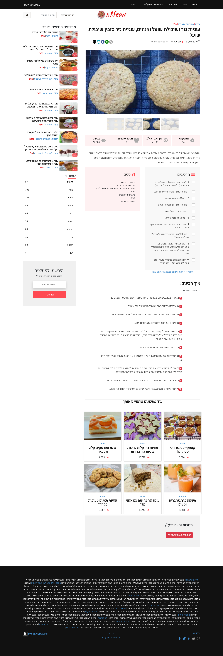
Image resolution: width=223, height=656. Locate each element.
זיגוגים (133, 608)
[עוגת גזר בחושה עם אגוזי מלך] (142, 478)
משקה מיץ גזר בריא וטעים (182, 502)
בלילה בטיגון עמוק (53, 579)
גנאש (120, 605)
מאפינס (193, 589)
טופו (104, 611)
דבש (150, 589)
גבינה (187, 586)
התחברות (34, 5)
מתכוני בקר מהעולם (142, 611)
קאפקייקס (164, 589)
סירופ (51, 605)
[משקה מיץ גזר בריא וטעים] (182, 478)
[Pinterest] (188, 638)
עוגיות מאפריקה (152, 602)
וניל (62, 605)
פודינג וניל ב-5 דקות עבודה (45, 32)
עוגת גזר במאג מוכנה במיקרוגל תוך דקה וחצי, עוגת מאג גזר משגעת (41, 105)
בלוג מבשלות (52, 583)
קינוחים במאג (122, 583)
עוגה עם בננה (127, 592)
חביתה (68, 614)
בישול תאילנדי (60, 624)
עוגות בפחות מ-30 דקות (103, 592)
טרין (56, 614)
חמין (91, 618)
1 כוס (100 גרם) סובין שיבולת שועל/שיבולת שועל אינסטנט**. (170, 236)
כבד (51, 608)
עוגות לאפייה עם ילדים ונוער (152, 592)
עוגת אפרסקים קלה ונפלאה (102, 449)
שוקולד (174, 586)
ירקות (47, 67)
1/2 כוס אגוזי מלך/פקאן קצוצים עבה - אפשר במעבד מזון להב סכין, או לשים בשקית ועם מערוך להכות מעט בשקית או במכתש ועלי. (170, 248)
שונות (93, 605)
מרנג (155, 579)
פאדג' (49, 586)
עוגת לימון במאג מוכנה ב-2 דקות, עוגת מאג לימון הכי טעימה (42, 119)
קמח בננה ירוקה (151, 595)
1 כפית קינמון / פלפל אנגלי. (177, 211)
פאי (93, 614)
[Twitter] (184, 638)
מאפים (49, 229)
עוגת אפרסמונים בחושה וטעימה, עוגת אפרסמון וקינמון (42, 162)
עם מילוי (106, 586)
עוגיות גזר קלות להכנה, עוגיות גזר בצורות (142, 449)
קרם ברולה (83, 583)
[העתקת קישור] (111, 42)
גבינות (81, 614)
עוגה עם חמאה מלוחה (174, 595)
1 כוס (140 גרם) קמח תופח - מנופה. (173, 204)
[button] (191, 82)
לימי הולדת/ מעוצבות (43, 78)
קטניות (123, 624)
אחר (132, 579)
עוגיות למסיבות (82, 595)
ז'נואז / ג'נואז (77, 586)
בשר (158, 614)
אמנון (140, 627)
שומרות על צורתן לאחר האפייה (110, 595)
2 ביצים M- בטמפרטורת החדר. (176, 198)
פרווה (167, 579)
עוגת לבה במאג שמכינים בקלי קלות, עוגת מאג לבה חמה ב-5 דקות (40, 48)
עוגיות (197, 24)
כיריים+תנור (32, 618)
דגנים (41, 611)
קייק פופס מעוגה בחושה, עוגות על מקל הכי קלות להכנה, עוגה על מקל (41, 148)
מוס (179, 579)
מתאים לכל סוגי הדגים (93, 627)
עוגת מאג (48, 53)
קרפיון (113, 627)
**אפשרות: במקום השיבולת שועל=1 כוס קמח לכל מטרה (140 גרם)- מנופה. (171, 261)
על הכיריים (50, 618)
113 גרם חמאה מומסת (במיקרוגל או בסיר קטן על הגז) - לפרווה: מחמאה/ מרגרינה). (171, 184)
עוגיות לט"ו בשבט (127, 599)
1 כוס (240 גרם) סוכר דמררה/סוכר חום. (171, 191)
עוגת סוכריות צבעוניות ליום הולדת (41, 75)
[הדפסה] (94, 42)
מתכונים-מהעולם (159, 618)
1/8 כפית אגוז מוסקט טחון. (177, 217)
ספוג (93, 586)
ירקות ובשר (144, 614)
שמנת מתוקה (78, 605)
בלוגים (185, 4)
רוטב (168, 624)
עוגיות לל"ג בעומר (105, 599)
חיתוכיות (100, 589)
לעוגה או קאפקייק (170, 608)
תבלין (180, 624)
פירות (120, 586)
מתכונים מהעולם (43, 139)
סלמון (32, 624)
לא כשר (107, 608)
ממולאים (186, 611)
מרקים (49, 221)
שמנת (179, 589)
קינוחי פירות (116, 579)
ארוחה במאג (117, 618)
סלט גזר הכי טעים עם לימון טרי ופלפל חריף (42, 134)
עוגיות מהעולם (131, 602)
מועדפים (173, 4)
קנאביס (72, 627)
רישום (26, 5)
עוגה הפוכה (47, 93)
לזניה (104, 614)
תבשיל (94, 608)
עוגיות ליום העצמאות (53, 599)
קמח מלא (191, 602)
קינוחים (55, 36)
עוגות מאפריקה (63, 589)
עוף (49, 237)
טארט (117, 614)
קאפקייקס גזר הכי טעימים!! (182, 449)
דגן (56, 621)
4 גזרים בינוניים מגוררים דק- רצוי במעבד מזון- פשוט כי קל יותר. (169, 226)
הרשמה (49, 294)
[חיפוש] (27, 15)
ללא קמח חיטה (118, 589)
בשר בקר (38, 608)
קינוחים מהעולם (165, 583)
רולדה (62, 586)
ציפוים (49, 205)
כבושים (31, 621)
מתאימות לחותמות (188, 599)
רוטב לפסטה (139, 624)
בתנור (65, 618)
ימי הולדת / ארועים (95, 579)
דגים (49, 252)
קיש (129, 614)
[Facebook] (179, 638)
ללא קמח (136, 589)
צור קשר (196, 633)
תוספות (182, 496)
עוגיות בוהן (44, 602)
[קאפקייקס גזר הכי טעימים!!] (182, 425)
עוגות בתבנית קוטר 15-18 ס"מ (55, 592)
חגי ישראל (33, 579)
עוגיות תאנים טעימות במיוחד (102, 502)
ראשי (194, 4)
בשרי (65, 611)
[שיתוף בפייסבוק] (107, 42)
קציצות (64, 608)
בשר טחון (79, 608)
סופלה (68, 583)
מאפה (43, 614)
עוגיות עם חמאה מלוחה (174, 605)
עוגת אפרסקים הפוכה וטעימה (43, 89)
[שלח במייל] (98, 42)
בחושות (49, 167)
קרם (187, 608)
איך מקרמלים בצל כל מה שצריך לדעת (42, 62)
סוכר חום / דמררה (186, 24)
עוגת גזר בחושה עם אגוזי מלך (142, 502)
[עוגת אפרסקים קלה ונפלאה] (102, 425)
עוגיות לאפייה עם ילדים (85, 602)
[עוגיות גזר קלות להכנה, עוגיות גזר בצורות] (142, 425)
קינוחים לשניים (102, 583)
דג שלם (127, 627)
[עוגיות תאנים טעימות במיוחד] (102, 478)
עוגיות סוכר (62, 602)
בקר (49, 213)
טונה (152, 627)
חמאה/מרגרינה (137, 605)
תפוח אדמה (94, 621)
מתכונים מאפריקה (188, 583)
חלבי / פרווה (74, 579)
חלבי (48, 36)
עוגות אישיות (83, 589)
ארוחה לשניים (119, 611)
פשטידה (178, 618)
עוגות (182, 443)
